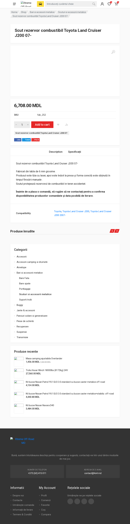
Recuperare (23, 326)
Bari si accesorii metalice (42, 12)
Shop (23, 12)
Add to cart (42, 124)
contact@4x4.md (92, 473)
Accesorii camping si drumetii (32, 262)
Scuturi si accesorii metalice (72, 12)
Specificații (74, 151)
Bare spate (24, 283)
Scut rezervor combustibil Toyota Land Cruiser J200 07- (41, 133)
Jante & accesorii (26, 310)
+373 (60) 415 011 (37, 473)
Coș (43, 509)
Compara (46, 514)
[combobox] (71, 4)
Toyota (57, 211)
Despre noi (18, 495)
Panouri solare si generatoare (32, 315)
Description (55, 151)
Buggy (20, 305)
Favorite (45, 505)
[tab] (55, 152)
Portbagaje (24, 288)
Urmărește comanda (23, 505)
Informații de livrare (23, 509)
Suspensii (22, 332)
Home (14, 12)
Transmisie (22, 337)
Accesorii (21, 256)
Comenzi (46, 500)
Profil (44, 495)
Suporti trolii (25, 299)
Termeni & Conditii (22, 514)
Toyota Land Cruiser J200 (75, 211)
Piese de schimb (25, 321)
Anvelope (21, 267)
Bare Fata (24, 278)
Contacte (17, 500)
